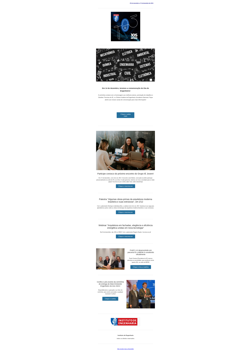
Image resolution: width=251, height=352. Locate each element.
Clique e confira (110, 299)
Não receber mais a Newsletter (125, 349)
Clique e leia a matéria (141, 267)
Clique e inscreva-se (125, 186)
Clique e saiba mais (125, 115)
